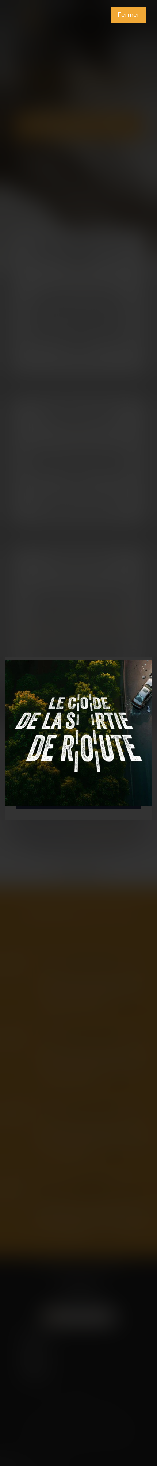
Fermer (128, 14)
